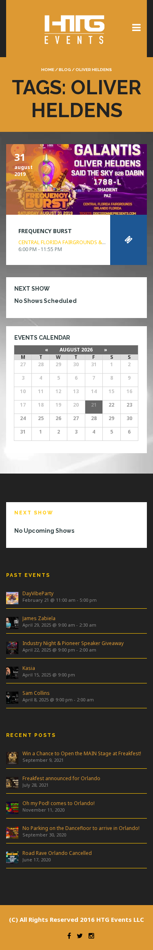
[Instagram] (89, 935)
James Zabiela (38, 618)
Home (47, 69)
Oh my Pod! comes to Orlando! (58, 803)
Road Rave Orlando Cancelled (57, 853)
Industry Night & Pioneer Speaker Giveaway (73, 643)
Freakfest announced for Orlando (61, 778)
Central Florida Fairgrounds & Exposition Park (81, 242)
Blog (65, 69)
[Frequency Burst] (76, 178)
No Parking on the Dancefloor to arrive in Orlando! (81, 828)
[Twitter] (78, 935)
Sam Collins (36, 693)
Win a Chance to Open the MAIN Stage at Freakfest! (81, 753)
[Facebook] (67, 935)
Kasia (28, 668)
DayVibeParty (37, 593)
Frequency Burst (45, 231)
